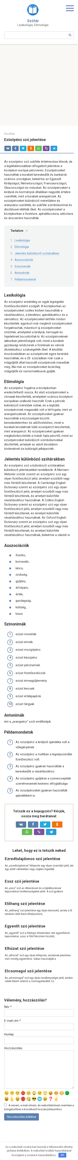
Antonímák (22, 273)
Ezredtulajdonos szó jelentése (32, 858)
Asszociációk (24, 260)
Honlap (9, 1034)
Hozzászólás (13, 1048)
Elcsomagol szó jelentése (28, 971)
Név (8, 1007)
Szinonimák (22, 266)
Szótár (33, 21)
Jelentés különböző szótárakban (37, 253)
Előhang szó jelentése (25, 903)
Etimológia (22, 247)
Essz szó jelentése (22, 881)
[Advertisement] (39, 85)
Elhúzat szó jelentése (24, 948)
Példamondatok (25, 279)
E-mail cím (12, 1021)
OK (62, 1154)
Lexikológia (22, 240)
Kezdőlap (9, 133)
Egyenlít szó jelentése (25, 926)
